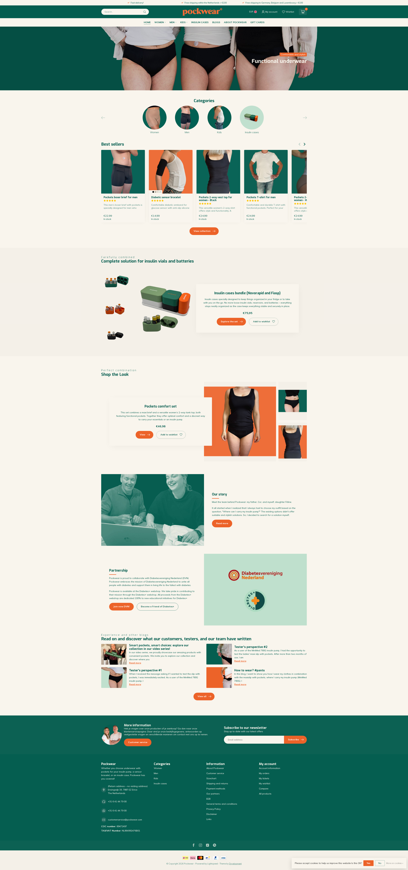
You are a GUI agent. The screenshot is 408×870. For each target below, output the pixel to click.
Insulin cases (199, 22)
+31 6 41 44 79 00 (117, 801)
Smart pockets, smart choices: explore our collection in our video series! (159, 647)
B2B (208, 798)
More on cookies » (394, 863)
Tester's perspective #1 (145, 670)
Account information (269, 768)
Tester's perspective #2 (250, 647)
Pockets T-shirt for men (261, 197)
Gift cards (257, 22)
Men (172, 22)
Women (159, 22)
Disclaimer (211, 814)
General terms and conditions (221, 803)
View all (202, 696)
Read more (222, 523)
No (379, 863)
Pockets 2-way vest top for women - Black (215, 199)
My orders (264, 773)
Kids (183, 22)
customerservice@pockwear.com (125, 819)
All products (265, 793)
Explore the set (229, 321)
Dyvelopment (235, 863)
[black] (153, 192)
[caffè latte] (156, 192)
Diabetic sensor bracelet (166, 197)
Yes (368, 863)
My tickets (264, 778)
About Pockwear (235, 22)
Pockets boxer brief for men (120, 197)
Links (208, 819)
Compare (263, 788)
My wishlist (264, 783)
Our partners (213, 793)
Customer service (137, 742)
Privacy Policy (213, 809)
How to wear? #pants (249, 670)
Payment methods (215, 788)
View (142, 434)
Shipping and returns (217, 783)
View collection (202, 231)
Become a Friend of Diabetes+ (157, 606)
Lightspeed (212, 863)
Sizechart (211, 778)
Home (147, 22)
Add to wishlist (261, 321)
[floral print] (158, 192)
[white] (151, 192)
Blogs (216, 22)
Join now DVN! (121, 606)
